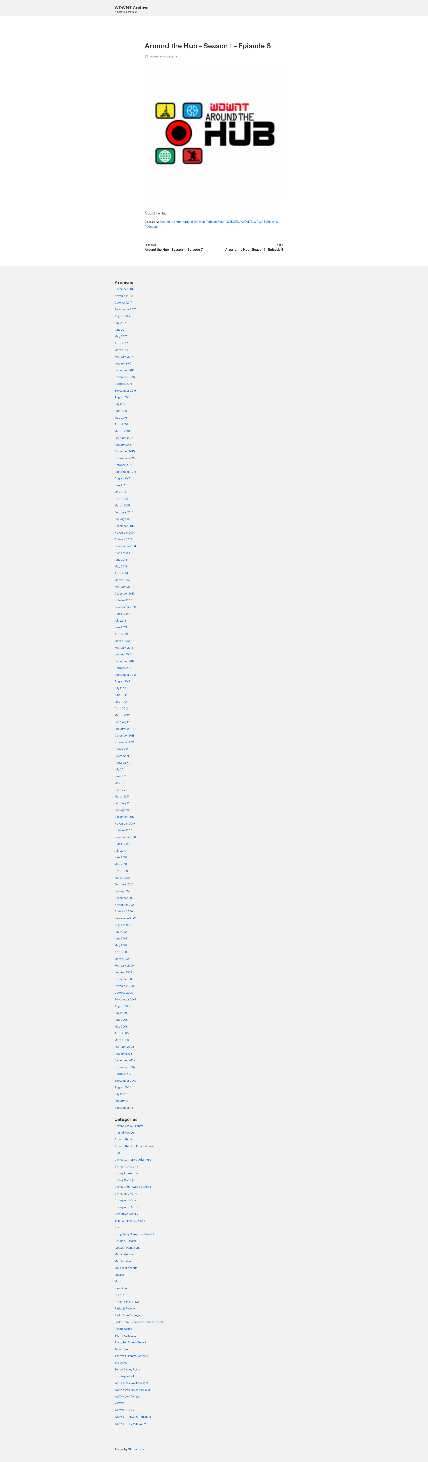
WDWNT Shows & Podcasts (133, 1416)
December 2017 (125, 289)
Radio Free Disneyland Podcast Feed (139, 1322)
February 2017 (124, 356)
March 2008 (123, 1040)
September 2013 (125, 607)
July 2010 (120, 850)
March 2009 (122, 959)
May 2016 (121, 417)
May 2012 (121, 701)
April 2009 (122, 952)
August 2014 (123, 553)
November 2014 (125, 532)
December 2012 (125, 661)
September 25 (124, 1107)
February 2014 (124, 586)
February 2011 (124, 803)
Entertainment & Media (130, 1220)
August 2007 (123, 1087)
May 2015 (121, 492)
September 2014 (125, 546)
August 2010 (122, 843)
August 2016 (122, 397)
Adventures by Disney (129, 1126)
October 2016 (123, 383)
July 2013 (120, 620)
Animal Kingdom (125, 1132)
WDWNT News (124, 1410)
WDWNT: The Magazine (130, 1423)
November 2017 (125, 296)
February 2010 (124, 884)
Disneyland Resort (127, 1207)
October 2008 (124, 992)
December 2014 (125, 526)
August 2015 (123, 478)
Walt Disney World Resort (131, 1383)
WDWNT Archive (131, 7)
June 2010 (121, 857)
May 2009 (121, 945)
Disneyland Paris (126, 1193)
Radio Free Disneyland (129, 1315)
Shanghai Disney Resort (130, 1342)
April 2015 (121, 498)
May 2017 (121, 336)
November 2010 (125, 823)
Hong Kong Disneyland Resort (134, 1234)
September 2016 (125, 390)
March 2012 (122, 715)
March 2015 (122, 505)
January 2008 (123, 1053)
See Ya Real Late (125, 1335)
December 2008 (125, 979)
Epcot (119, 1227)
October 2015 (123, 465)
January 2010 (123, 891)
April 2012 (121, 708)
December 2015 (125, 451)
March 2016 (122, 431)
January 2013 (123, 654)
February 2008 (124, 1046)
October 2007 (124, 1073)
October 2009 (124, 911)
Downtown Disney (126, 1213)
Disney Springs (124, 1180)
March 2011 (122, 796)
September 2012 (125, 674)
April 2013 (121, 634)
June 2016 (121, 410)
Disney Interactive (126, 1173)
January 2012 (123, 728)
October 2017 (123, 302)
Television (121, 1349)
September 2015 (125, 471)
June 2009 (121, 938)
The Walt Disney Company (132, 1356)
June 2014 (121, 559)
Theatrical (121, 1362)
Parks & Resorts (125, 1308)
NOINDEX (232, 222)
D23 (117, 1153)
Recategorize (123, 1329)
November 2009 (125, 904)
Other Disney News (127, 1301)
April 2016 (121, 424)
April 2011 (121, 789)
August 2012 (122, 681)
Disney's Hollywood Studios (133, 1186)
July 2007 (121, 1094)
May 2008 (121, 1026)
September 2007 (126, 1080)
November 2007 (125, 1067)
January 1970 (123, 1101)
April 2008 (122, 1033)
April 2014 (121, 573)
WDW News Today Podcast (132, 1389)
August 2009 (123, 925)
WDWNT (154, 56)
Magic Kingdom (125, 1254)
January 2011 (123, 810)
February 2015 (124, 512)
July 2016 (120, 404)
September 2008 (126, 999)
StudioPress (136, 1449)
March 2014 (122, 580)
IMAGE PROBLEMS (127, 1247)
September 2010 (125, 837)
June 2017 (121, 329)
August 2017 (122, 316)
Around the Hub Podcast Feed (204, 222)
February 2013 (124, 647)
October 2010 (123, 830)
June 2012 (121, 695)
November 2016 (125, 377)
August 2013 (122, 613)
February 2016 (124, 438)
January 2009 (123, 972)
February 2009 (124, 965)
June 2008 (121, 1019)
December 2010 (125, 816)
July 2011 (120, 769)
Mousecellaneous (126, 1268)
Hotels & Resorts (126, 1240)
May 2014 (121, 566)
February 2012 (124, 722)
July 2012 (120, 688)
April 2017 (121, 343)
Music (118, 1281)
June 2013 (121, 627)
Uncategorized (124, 1376)
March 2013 (122, 640)
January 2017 (123, 363)
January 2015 (123, 519)
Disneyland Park (125, 1200)
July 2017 (120, 323)
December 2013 (125, 593)
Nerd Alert (121, 1288)
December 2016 (125, 370)
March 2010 (122, 877)
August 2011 (122, 762)
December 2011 (124, 735)
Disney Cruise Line (127, 1166)
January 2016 (123, 444)
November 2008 (125, 986)
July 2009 (121, 931)
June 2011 (120, 776)
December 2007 (125, 1060)
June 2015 (121, 485)
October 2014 (123, 539)
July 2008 (121, 1013)
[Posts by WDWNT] (147, 56)
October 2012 (123, 668)
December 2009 (125, 898)
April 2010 (121, 870)
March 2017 (122, 350)
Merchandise (123, 1261)
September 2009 (126, 918)
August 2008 (123, 1006)
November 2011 (124, 742)
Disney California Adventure (133, 1159)
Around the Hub (171, 222)
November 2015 (125, 458)
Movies (119, 1274)
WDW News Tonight (128, 1396)
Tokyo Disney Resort (128, 1369)
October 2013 (123, 600)
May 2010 (121, 864)
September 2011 (125, 756)
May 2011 (120, 783)
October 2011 (123, 749)
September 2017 (125, 309)
